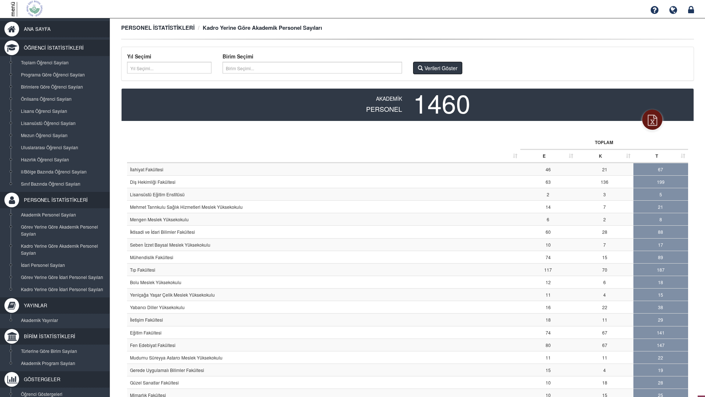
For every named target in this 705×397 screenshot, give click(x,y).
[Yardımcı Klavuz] (654, 10)
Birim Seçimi (238, 56)
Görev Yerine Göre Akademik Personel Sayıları (59, 230)
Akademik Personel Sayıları (48, 214)
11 (548, 295)
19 (660, 370)
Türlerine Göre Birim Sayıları (49, 351)
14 (548, 207)
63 (548, 182)
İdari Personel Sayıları (43, 265)
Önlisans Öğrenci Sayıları (46, 99)
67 (660, 169)
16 (548, 307)
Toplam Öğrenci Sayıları (45, 62)
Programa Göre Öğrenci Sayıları (53, 74)
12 (548, 282)
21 (604, 169)
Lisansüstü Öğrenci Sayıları (48, 123)
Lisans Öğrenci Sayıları (44, 111)
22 (604, 307)
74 (548, 257)
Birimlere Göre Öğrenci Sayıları (52, 86)
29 (660, 319)
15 (604, 257)
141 (661, 332)
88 (660, 232)
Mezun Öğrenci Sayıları (44, 135)
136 (604, 182)
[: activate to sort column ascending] (323, 149)
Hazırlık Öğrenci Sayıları (45, 159)
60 (548, 232)
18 (660, 282)
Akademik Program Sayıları (48, 363)
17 (660, 245)
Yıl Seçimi (139, 56)
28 (604, 232)
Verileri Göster (440, 68)
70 (604, 270)
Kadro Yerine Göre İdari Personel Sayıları (62, 289)
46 (548, 169)
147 (661, 345)
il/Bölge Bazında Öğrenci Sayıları (54, 171)
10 (548, 245)
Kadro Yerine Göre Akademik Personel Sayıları (59, 249)
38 (660, 307)
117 (548, 270)
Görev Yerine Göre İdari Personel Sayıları (62, 277)
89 (660, 257)
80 (548, 345)
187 (661, 270)
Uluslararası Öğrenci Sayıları (49, 147)
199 (661, 182)
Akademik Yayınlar (39, 320)
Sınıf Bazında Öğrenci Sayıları (50, 183)
